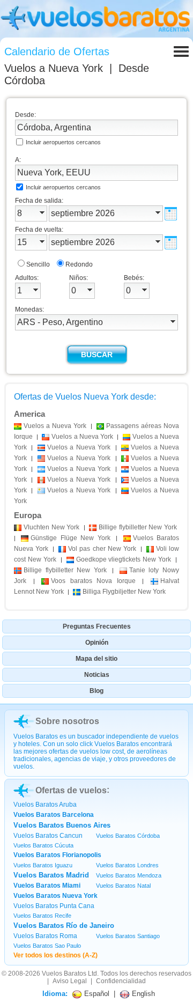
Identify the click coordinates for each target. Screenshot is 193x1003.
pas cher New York (102, 548)
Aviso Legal (70, 981)
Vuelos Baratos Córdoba (128, 835)
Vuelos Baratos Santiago (128, 936)
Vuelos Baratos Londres (127, 865)
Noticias (96, 674)
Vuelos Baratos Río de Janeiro (63, 925)
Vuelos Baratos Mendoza (128, 875)
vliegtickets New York (124, 559)
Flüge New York (70, 538)
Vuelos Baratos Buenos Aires (61, 825)
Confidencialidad (121, 981)
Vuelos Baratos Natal (123, 885)
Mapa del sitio (96, 658)
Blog (96, 691)
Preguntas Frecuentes (97, 626)
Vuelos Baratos (64, 973)
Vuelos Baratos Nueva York (55, 895)
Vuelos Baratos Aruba (45, 804)
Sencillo (38, 264)
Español (95, 994)
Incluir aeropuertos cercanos (63, 142)
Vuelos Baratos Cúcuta (43, 845)
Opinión (96, 642)
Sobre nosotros (67, 721)
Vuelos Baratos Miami (46, 885)
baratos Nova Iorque (93, 581)
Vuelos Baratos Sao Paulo (47, 945)
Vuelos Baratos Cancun (48, 835)
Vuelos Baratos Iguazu (42, 865)
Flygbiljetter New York (124, 591)
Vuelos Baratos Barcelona (53, 814)
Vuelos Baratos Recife (42, 915)
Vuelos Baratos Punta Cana (53, 906)
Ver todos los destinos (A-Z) (55, 955)
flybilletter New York (138, 527)
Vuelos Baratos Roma (45, 936)
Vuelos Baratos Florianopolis (57, 855)
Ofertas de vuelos (71, 790)
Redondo (79, 264)
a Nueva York (55, 426)
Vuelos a (53, 68)
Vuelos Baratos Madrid (51, 875)
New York (51, 527)
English (142, 994)
